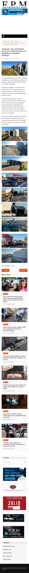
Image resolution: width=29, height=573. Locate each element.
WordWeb (4, 569)
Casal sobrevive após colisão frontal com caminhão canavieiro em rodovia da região (14, 328)
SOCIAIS (5, 559)
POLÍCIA (18, 58)
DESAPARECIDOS (8, 546)
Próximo (23, 270)
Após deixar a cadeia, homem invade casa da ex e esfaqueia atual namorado (14, 415)
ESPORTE (6, 549)
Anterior (6, 270)
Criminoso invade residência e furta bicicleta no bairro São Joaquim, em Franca (14, 357)
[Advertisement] (14, 25)
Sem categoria (6, 556)
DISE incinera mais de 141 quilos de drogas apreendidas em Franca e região (14, 386)
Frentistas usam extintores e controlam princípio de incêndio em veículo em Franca (14, 444)
